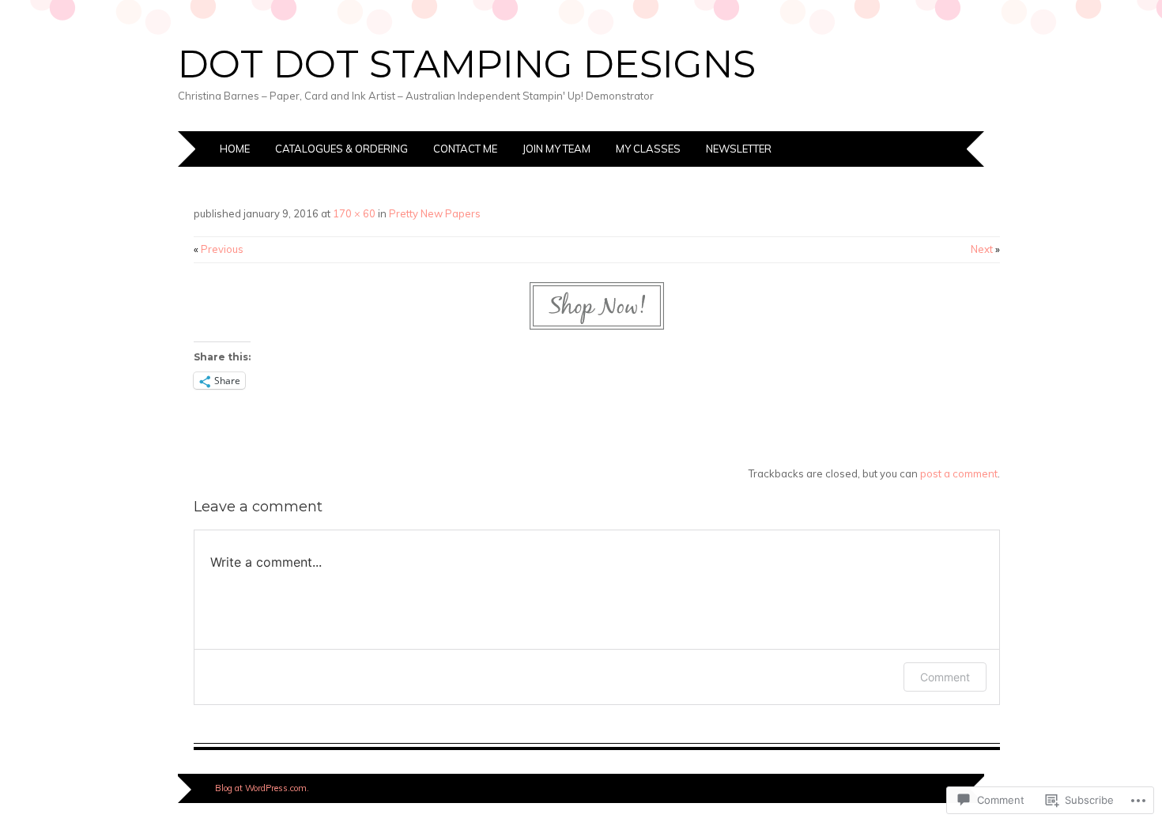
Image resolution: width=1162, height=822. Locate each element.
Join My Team (556, 148)
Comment (945, 677)
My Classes (648, 148)
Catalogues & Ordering (341, 148)
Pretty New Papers (435, 213)
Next (985, 249)
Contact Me (465, 148)
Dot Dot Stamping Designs (467, 64)
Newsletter (739, 148)
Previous (218, 249)
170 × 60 (354, 213)
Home (235, 148)
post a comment (959, 473)
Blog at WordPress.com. (262, 788)
